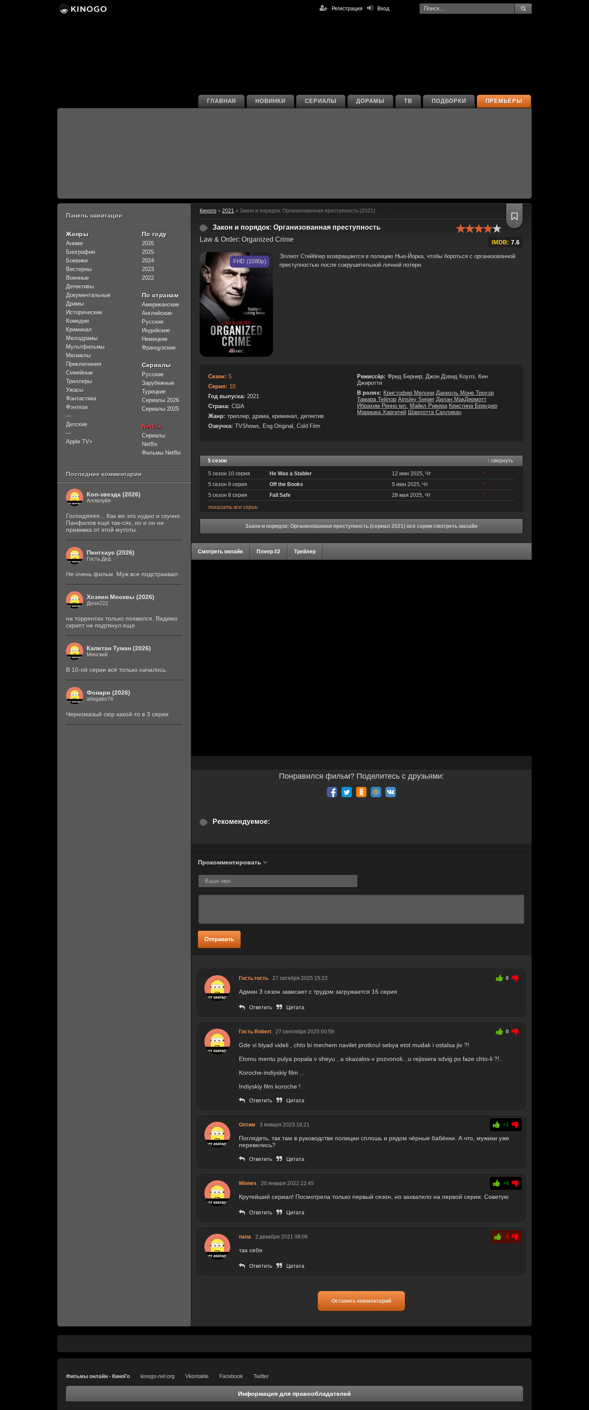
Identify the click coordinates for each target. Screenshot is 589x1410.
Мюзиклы (78, 355)
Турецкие (154, 391)
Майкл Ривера (428, 405)
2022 (148, 278)
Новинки (270, 101)
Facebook (231, 1376)
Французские (158, 347)
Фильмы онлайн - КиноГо (98, 1376)
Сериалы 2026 (160, 400)
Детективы (80, 286)
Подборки (449, 101)
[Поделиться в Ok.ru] (361, 792)
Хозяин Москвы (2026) (120, 596)
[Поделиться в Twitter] (346, 792)
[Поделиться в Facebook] (332, 792)
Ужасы (74, 390)
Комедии (77, 321)
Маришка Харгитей (381, 412)
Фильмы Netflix (161, 452)
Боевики (77, 260)
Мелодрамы (81, 338)
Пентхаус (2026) (111, 552)
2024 (148, 260)
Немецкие (154, 339)
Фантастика (81, 398)
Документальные (88, 295)
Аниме (74, 243)
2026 (148, 243)
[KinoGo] (82, 8)
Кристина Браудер (473, 405)
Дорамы (370, 101)
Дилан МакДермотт (461, 399)
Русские (152, 321)
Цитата (295, 1007)
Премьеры (504, 101)
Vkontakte (197, 1376)
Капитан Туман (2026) (119, 648)
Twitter (261, 1376)
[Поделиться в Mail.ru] (376, 792)
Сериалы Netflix (153, 439)
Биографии (80, 252)
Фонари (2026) (108, 692)
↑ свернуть (500, 461)
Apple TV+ (79, 441)
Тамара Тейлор (376, 399)
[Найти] (523, 8)
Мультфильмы (85, 346)
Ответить (260, 1007)
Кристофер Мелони (408, 393)
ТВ (408, 101)
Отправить (219, 939)
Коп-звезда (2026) (114, 494)
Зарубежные (158, 383)
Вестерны (78, 269)
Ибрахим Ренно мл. (382, 405)
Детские (76, 424)
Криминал (79, 329)
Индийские (156, 330)
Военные (77, 278)
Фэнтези (77, 407)
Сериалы (321, 101)
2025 (148, 252)
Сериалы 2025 (160, 409)
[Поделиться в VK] (390, 792)
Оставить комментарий (361, 1301)
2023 (148, 269)
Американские (160, 304)
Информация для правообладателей (294, 1393)
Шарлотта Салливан (434, 412)
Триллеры (79, 381)
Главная (221, 101)
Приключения (83, 364)
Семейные (79, 372)
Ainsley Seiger (416, 399)
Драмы (75, 303)
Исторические (84, 312)
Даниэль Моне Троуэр (465, 393)
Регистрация (347, 9)
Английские (157, 313)
